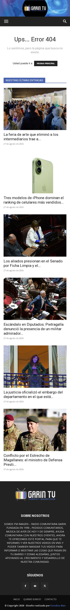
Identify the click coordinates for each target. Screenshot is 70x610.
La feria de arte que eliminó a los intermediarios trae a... (31, 136)
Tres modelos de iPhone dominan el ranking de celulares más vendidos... (34, 200)
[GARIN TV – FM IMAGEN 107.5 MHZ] (35, 8)
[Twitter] (44, 586)
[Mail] (35, 586)
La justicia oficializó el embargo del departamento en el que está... (33, 394)
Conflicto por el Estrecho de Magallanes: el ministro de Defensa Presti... (33, 460)
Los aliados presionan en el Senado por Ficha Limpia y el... (33, 263)
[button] (6, 21)
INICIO (16, 599)
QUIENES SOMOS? (32, 599)
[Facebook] (25, 586)
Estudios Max (58, 605)
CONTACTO (51, 599)
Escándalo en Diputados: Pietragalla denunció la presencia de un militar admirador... (34, 329)
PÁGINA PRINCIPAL (46, 63)
